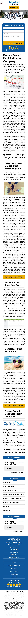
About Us (6, 506)
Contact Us (6, 510)
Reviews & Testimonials (11, 502)
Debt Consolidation (9, 490)
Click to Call (14, 7)
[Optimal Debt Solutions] (14, 539)
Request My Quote (13, 43)
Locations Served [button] (13, 580)
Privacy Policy (14, 568)
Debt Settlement (8, 486)
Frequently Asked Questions (12, 498)
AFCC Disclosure (14, 574)
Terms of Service (14, 571)
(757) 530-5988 (14, 4)
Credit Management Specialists (13, 494)
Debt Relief (6, 482)
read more (9, 468)
